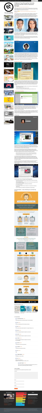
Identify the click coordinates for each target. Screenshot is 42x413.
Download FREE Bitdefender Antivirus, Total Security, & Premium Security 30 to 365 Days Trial (19, 404)
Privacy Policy (5, 409)
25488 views (25, 393)
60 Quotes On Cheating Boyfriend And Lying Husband (8, 68)
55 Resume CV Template (30, 402)
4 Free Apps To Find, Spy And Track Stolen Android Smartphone (8, 34)
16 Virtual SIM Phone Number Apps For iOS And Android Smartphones (8, 82)
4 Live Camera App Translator (30, 400)
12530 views (24, 398)
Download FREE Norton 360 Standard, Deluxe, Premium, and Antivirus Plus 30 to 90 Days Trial (8, 103)
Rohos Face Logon (18, 61)
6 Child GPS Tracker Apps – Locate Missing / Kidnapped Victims (8, 96)
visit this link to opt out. (26, 409)
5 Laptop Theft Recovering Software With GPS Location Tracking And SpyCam (8, 27)
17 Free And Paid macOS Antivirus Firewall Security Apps (8, 117)
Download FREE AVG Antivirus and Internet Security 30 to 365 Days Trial (9, 110)
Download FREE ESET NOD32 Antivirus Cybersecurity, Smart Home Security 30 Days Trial (19, 401)
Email (15, 382)
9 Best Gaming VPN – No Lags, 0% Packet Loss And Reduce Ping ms (8, 89)
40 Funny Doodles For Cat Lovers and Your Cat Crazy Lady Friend (8, 61)
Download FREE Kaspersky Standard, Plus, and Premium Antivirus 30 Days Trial (8, 124)
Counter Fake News (5, 403)
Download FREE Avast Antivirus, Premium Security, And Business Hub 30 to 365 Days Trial (19, 399)
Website (15, 385)
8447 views (23, 403)
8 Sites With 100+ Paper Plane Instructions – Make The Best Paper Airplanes (8, 75)
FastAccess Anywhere (19, 91)
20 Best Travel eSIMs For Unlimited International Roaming (8, 47)
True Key (17, 40)
